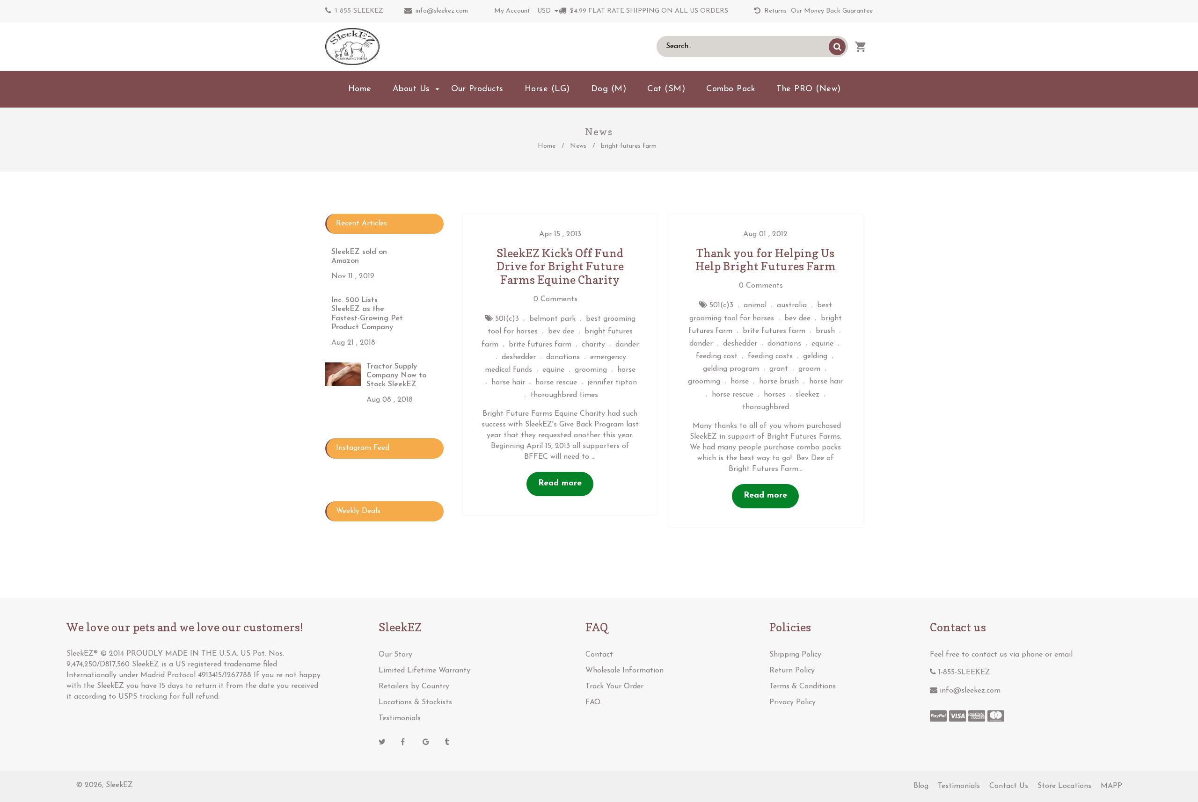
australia (792, 305)
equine (553, 370)
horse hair (508, 382)
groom (809, 369)
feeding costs (770, 356)
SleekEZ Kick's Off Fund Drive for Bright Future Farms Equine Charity (560, 266)
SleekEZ (119, 785)
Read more (560, 483)
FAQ (593, 702)
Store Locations (1064, 786)
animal (755, 305)
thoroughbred (765, 407)
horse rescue (556, 382)
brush (825, 331)
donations (563, 357)
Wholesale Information (624, 670)
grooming (591, 370)
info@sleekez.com (442, 10)
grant (778, 369)
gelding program (731, 369)
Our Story (395, 654)
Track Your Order (614, 686)
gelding (815, 356)
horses (774, 394)
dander (627, 344)
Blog (920, 786)
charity (593, 344)
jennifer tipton (612, 382)
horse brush (779, 381)
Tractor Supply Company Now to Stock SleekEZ (396, 375)
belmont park (552, 319)
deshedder (519, 357)
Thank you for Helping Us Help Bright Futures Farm (765, 260)
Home (546, 146)
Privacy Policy (792, 702)
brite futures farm (540, 344)
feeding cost (717, 356)
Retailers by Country (414, 686)
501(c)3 (507, 319)
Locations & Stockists (415, 702)
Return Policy (792, 670)
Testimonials (400, 718)
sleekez (807, 394)
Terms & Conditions (802, 686)
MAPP (1111, 786)
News (578, 146)
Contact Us (1008, 786)
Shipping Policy (795, 654)
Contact (599, 654)
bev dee (561, 331)
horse (626, 370)
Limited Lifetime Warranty (424, 670)
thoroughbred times (564, 395)
